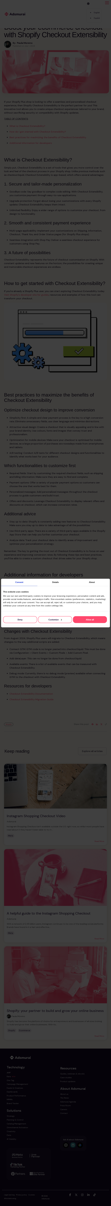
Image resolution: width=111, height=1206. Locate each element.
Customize (53, 619)
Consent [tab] (19, 582)
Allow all (90, 619)
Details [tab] (55, 582)
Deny (20, 619)
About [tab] (92, 582)
